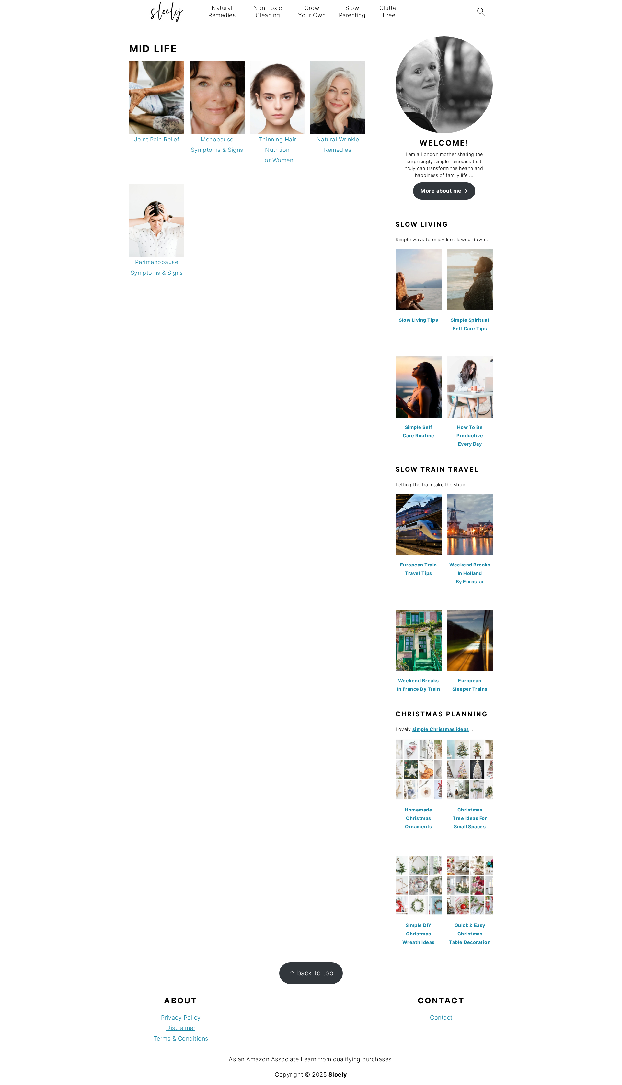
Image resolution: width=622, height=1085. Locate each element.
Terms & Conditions (181, 1038)
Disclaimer (180, 1027)
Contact (441, 1017)
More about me (441, 190)
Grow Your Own (312, 11)
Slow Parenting (352, 11)
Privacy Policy (181, 1017)
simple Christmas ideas (440, 729)
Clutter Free (388, 11)
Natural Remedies (222, 11)
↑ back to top (311, 973)
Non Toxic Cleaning (267, 11)
